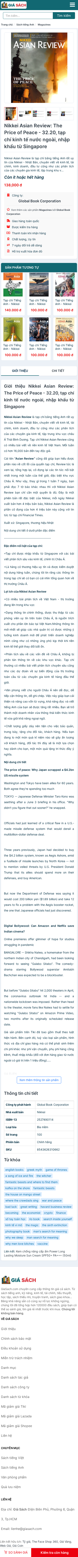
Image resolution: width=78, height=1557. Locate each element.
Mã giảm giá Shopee (16, 1426)
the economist (31, 1212)
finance (61, 1212)
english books (14, 1169)
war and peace (52, 1200)
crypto (48, 1212)
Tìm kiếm (64, 16)
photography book (17, 1231)
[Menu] (72, 5)
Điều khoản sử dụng (16, 1348)
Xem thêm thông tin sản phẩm (39, 1080)
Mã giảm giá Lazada (16, 1416)
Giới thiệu (20, 371)
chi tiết (58, 371)
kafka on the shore (17, 1188)
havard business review (56, 1206)
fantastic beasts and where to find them (31, 1182)
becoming (11, 1212)
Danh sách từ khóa (15, 1397)
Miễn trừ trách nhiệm (16, 1358)
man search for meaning (42, 1237)
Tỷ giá (26, 1541)
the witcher (44, 1175)
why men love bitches (19, 1243)
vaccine (42, 1243)
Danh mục (8, 1368)
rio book (34, 1219)
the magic (32, 1225)
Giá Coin (17, 1545)
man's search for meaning (50, 1231)
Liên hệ (6, 1436)
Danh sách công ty (15, 1387)
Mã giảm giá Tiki (13, 1406)
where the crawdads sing (21, 1200)
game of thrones (56, 1169)
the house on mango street (22, 1194)
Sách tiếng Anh (25, 24)
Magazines (44, 24)
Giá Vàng (65, 1541)
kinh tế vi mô (13, 1225)
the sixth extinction (54, 1225)
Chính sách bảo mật (16, 1339)
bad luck (11, 1206)
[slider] (10, 113)
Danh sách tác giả (14, 1377)
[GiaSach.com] (19, 5)
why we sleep (14, 1237)
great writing (28, 1206)
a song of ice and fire (19, 1175)
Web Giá (5, 1545)
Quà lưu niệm (11, 1487)
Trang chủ (7, 24)
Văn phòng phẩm (14, 1477)
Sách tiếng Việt (12, 1458)
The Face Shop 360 (45, 1541)
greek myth (34, 1169)
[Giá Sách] (21, 1280)
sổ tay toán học (15, 1219)
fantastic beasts (43, 1188)
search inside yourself (57, 1219)
